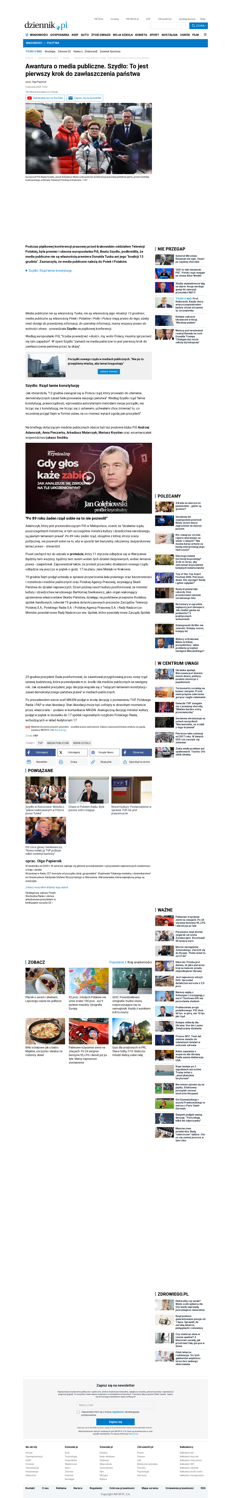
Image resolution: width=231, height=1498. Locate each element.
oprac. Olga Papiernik (35, 82)
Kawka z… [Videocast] (85, 51)
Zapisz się (115, 1422)
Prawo (140, 1452)
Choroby (141, 1468)
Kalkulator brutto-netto (191, 1471)
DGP (148, 19)
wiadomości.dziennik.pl (48, 58)
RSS (203, 1488)
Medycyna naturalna (147, 1464)
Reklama (61, 1488)
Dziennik (29, 58)
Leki (139, 1460)
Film (102, 1471)
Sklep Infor (31, 1475)
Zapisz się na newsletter (87, 97)
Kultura (103, 1479)
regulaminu (118, 1412)
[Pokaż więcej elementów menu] (205, 35)
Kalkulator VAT (187, 1464)
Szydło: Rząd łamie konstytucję (50, 270)
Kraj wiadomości (139, 962)
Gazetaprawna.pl (34, 1456)
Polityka (53, 42)
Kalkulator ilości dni (189, 1456)
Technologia (71, 1456)
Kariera (78, 1488)
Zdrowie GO (64, 51)
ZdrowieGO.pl (164, 19)
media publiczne (58, 743)
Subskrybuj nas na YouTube (48, 97)
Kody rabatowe (107, 1456)
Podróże (69, 1475)
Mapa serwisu (150, 1488)
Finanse (141, 1456)
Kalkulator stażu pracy (191, 1460)
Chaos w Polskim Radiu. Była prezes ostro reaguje (86, 808)
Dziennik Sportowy (110, 51)
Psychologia (143, 1471)
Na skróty (31, 1447)
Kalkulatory (186, 1447)
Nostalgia (50, 51)
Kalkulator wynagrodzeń (192, 1475)
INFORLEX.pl (132, 19)
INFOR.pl (99, 19)
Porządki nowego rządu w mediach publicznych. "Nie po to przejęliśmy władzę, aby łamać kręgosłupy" (106, 361)
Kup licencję (60, 730)
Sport (67, 1468)
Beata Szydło (82, 743)
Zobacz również (109, 371)
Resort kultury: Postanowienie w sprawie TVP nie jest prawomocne (131, 810)
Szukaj (200, 25)
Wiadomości (34, 42)
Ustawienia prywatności (180, 1488)
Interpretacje (32, 1471)
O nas (45, 1488)
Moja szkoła (106, 1464)
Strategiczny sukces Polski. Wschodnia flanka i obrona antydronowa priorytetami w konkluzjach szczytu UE (40, 897)
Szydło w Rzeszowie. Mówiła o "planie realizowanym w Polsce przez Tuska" (44, 810)
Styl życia (141, 1475)
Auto (67, 1452)
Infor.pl (29, 1452)
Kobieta (103, 1452)
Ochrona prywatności (122, 1488)
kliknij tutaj (133, 1434)
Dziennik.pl (71, 1447)
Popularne (116, 962)
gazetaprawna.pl (187, 19)
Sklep (202, 19)
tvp (40, 743)
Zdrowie (69, 1471)
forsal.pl (115, 19)
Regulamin (96, 1488)
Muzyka (104, 1475)
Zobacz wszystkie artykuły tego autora (46, 887)
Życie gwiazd (106, 1468)
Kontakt (30, 1488)
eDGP (28, 1460)
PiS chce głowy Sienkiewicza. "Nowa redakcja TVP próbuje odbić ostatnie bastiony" (43, 850)
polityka (66, 58)
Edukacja (104, 1460)
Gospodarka (71, 1460)
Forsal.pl (30, 1464)
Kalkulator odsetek (189, 1468)
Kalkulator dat (187, 1452)
